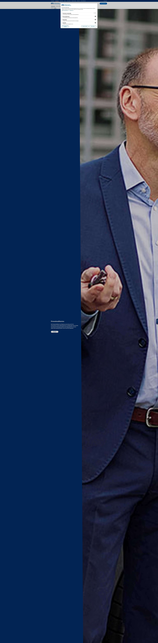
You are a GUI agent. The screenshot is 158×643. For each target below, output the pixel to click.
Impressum (71, 10)
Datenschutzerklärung (65, 10)
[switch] (95, 16)
